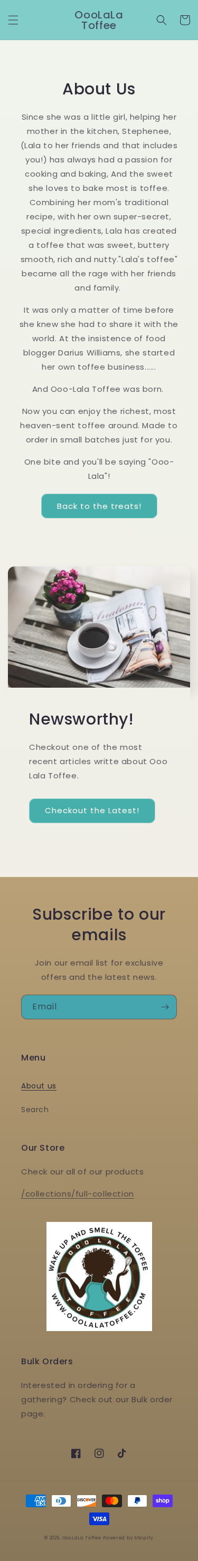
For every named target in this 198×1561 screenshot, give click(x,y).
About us (38, 1086)
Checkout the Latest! (92, 810)
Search (35, 1109)
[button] (13, 20)
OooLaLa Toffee (81, 1538)
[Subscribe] (164, 1007)
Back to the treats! (99, 506)
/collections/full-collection (77, 1193)
